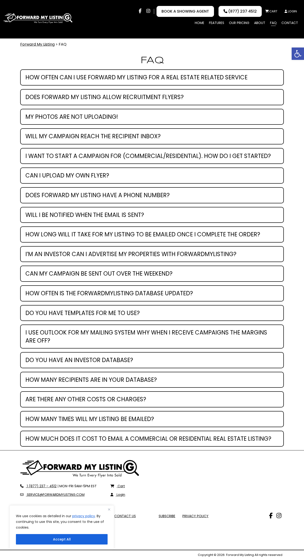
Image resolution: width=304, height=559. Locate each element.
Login (292, 11)
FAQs (147, 516)
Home (199, 22)
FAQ (273, 22)
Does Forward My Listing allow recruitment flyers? (104, 97)
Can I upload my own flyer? (67, 175)
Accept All (62, 539)
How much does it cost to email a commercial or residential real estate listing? (148, 439)
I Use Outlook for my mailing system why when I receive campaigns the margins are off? (146, 336)
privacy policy (83, 516)
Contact (289, 22)
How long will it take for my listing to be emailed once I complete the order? (142, 234)
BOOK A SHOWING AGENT (185, 11)
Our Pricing (239, 22)
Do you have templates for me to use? (82, 313)
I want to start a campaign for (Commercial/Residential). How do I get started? (148, 156)
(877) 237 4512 (242, 11)
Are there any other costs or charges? (85, 399)
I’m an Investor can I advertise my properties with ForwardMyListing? (130, 254)
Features (216, 22)
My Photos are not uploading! (71, 117)
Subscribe (167, 516)
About (259, 22)
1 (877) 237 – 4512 (41, 486)
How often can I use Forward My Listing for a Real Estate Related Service (136, 77)
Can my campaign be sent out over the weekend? (98, 273)
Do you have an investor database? (79, 360)
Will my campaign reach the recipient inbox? (93, 136)
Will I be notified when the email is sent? (84, 215)
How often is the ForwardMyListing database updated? (109, 293)
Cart (273, 11)
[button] (298, 54)
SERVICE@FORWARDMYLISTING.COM (55, 494)
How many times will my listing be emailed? (89, 419)
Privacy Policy (195, 516)
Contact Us (125, 516)
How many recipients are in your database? (91, 380)
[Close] (109, 509)
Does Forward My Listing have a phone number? (97, 195)
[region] (62, 527)
